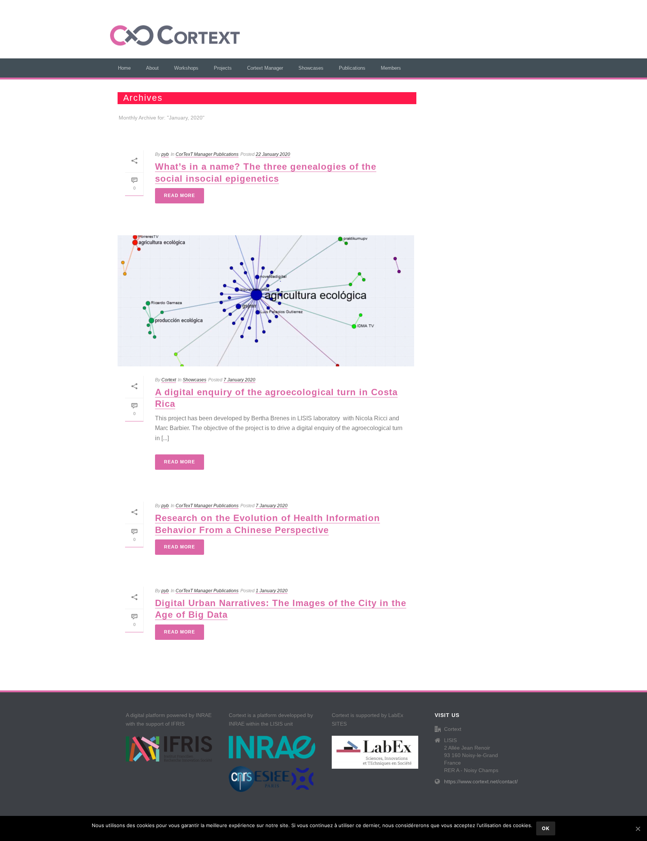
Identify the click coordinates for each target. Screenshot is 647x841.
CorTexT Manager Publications (207, 154)
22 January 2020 (273, 154)
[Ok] (637, 828)
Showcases (311, 68)
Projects (223, 68)
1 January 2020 (272, 590)
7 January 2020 (239, 379)
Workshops (186, 68)
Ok (546, 828)
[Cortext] (175, 35)
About (152, 68)
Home (124, 68)
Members (391, 68)
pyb (165, 154)
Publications (352, 68)
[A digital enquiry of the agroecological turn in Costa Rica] (266, 301)
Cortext (168, 379)
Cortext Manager (265, 68)
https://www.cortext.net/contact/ (481, 781)
